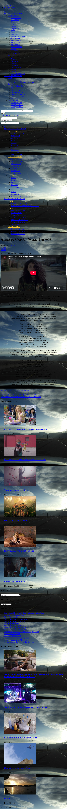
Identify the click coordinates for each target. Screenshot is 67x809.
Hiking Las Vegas (18, 80)
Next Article (7, 397)
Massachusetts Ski (18, 94)
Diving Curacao (17, 105)
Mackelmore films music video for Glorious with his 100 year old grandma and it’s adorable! (33, 675)
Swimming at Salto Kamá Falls (27, 397)
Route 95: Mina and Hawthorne (16, 619)
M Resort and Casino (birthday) (16, 627)
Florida (14, 32)
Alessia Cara (6, 390)
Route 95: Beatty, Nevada (14, 625)
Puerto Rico (16, 40)
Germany (14, 72)
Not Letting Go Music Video (18, 768)
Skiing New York (17, 96)
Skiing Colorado (17, 90)
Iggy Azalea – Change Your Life (19, 551)
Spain (13, 69)
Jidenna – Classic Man (14, 581)
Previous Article (9, 394)
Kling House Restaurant (28, 394)
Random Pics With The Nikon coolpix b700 (21, 632)
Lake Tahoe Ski (17, 86)
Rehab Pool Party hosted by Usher (20, 737)
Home (6, 11)
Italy (13, 57)
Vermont (14, 34)
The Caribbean (14, 38)
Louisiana (15, 28)
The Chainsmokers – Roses (16, 490)
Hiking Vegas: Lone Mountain (16, 640)
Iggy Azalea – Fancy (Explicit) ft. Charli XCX (25, 429)
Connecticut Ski (17, 92)
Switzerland (16, 67)
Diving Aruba (16, 103)
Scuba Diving (13, 101)
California (15, 30)
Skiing (10, 84)
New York (15, 20)
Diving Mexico (17, 107)
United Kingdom (18, 74)
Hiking (10, 78)
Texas (13, 26)
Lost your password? (10, 115)
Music (13, 245)
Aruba (13, 49)
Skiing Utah (15, 88)
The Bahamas (16, 47)
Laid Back (14, 390)
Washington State (18, 36)
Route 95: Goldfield (12, 623)
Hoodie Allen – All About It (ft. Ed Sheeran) (25, 460)
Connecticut (16, 18)
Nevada (14, 22)
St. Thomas (15, 45)
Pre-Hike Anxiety (11, 617)
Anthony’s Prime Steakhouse (15, 630)
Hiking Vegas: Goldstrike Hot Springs (19, 642)
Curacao (14, 51)
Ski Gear (14, 98)
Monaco (14, 61)
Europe (11, 55)
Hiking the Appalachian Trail (22, 82)
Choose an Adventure (13, 76)
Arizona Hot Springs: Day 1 (14, 615)
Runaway (8, 798)
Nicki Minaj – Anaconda (15, 520)
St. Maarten (15, 43)
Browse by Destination (13, 14)
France (14, 59)
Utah (13, 24)
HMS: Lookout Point (12, 634)
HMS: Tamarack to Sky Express (16, 638)
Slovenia (14, 65)
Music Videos (23, 390)
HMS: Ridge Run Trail (12, 636)
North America (13, 16)
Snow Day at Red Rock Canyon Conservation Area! (24, 613)
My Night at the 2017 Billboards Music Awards (26, 707)
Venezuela (15, 53)
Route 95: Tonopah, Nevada (15, 621)
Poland (14, 63)
